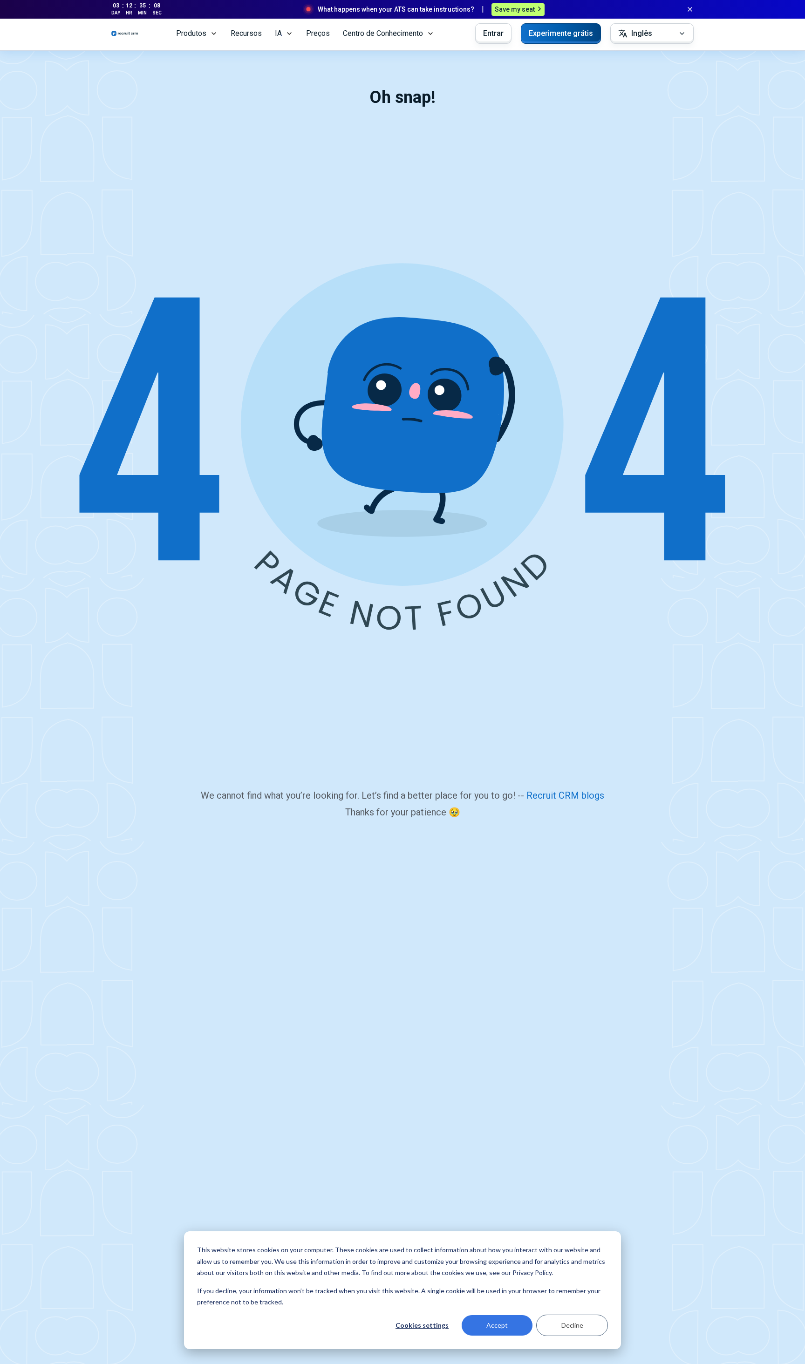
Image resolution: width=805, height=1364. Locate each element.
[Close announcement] (689, 9)
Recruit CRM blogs (565, 795)
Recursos (246, 33)
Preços (318, 33)
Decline (572, 1325)
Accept (497, 1325)
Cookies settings (422, 1325)
